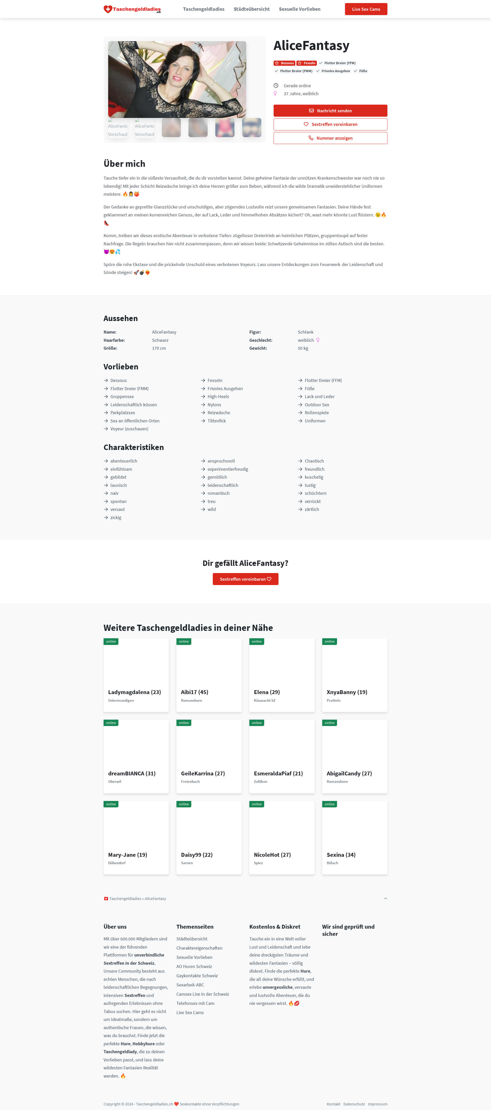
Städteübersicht (252, 9)
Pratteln (333, 700)
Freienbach (190, 781)
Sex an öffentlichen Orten (135, 421)
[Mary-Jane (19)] (136, 825)
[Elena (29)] (282, 663)
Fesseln (215, 380)
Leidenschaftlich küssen (133, 405)
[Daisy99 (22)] (209, 825)
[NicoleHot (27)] (282, 825)
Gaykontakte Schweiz (197, 976)
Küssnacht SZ (264, 700)
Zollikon (260, 781)
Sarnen (187, 862)
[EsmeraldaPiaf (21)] (282, 744)
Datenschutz (354, 1104)
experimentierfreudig (228, 469)
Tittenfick (217, 421)
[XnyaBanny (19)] (354, 663)
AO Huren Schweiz (194, 966)
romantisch (219, 493)
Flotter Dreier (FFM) (323, 380)
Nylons (214, 405)
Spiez (258, 862)
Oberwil (114, 781)
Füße (310, 388)
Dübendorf (117, 862)
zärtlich (312, 509)
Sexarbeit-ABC (190, 985)
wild (212, 509)
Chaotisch (314, 461)
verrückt (313, 501)
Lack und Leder (319, 396)
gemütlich (217, 477)
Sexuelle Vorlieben (299, 9)
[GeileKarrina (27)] (209, 744)
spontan (118, 501)
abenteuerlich (123, 461)
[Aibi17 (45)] (209, 663)
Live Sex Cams (366, 9)
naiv (114, 493)
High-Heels (218, 396)
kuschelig (314, 477)
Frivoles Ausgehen (225, 388)
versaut (117, 509)
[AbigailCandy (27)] (354, 744)
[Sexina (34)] (354, 825)
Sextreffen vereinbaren (334, 124)
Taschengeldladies (204, 9)
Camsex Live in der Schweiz (202, 994)
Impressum (377, 1104)
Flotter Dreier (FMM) (129, 388)
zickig (115, 517)
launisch (118, 485)
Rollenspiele (317, 412)
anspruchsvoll (221, 461)
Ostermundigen (121, 700)
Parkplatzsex (122, 412)
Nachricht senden (334, 111)
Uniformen (315, 421)
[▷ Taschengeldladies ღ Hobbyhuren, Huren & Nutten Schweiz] (132, 9)
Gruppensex (122, 396)
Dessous (118, 380)
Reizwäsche (219, 412)
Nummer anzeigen (334, 138)
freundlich (315, 469)
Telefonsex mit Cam (195, 1003)
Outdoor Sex (317, 405)
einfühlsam (121, 469)
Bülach (332, 862)
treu (212, 501)
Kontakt (333, 1104)
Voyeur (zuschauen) (129, 429)
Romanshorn (191, 700)
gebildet (118, 477)
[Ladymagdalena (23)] (136, 663)
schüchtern (316, 493)
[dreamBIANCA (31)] (136, 744)
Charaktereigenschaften (199, 948)
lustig (310, 485)
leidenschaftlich (223, 485)
